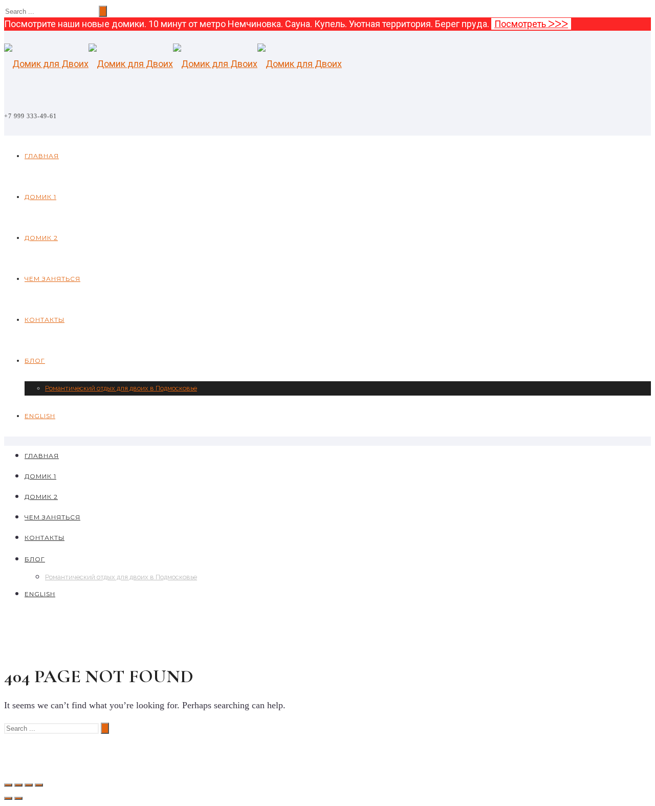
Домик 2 (41, 238)
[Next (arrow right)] (18, 798)
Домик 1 (40, 197)
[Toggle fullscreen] (29, 785)
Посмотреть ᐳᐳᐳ (531, 23)
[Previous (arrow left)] (8, 798)
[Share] (18, 785)
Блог (35, 360)
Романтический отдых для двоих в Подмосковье (121, 388)
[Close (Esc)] (8, 785)
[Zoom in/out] (39, 785)
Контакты (44, 319)
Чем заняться (52, 278)
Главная (42, 156)
